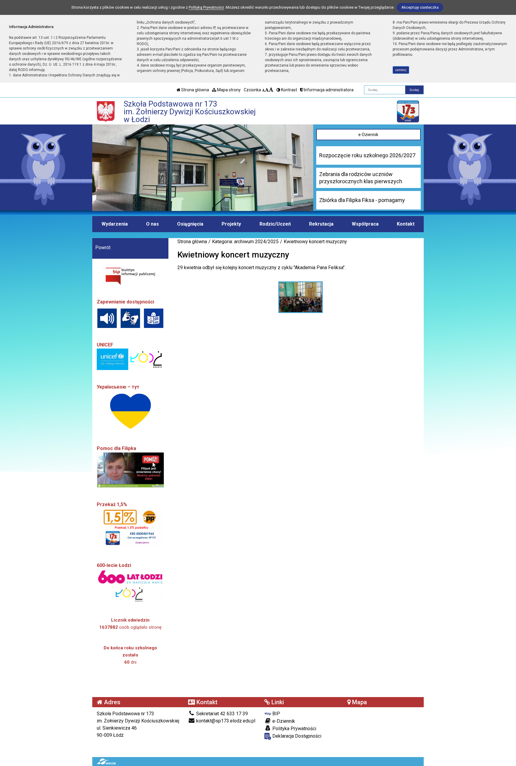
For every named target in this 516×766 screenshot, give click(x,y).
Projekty (231, 224)
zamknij (400, 70)
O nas (152, 224)
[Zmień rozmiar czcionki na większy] (267, 89)
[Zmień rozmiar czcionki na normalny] (263, 89)
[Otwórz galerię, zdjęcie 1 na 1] (300, 297)
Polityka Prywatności (293, 728)
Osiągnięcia (190, 224)
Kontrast (288, 89)
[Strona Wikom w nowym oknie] (106, 762)
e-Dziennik (368, 134)
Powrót (102, 247)
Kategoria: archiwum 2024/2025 (245, 241)
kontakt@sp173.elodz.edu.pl (225, 721)
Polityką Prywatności (206, 7)
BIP (275, 713)
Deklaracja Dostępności (296, 736)
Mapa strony (228, 89)
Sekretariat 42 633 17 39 (221, 713)
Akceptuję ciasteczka (420, 7)
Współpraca (365, 224)
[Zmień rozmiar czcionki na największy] (271, 89)
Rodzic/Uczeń (275, 224)
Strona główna (194, 89)
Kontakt (405, 224)
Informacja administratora (328, 89)
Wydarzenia (115, 224)
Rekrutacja (321, 224)
